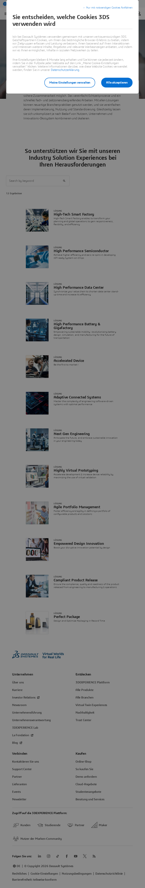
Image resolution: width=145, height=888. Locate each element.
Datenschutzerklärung (65, 69)
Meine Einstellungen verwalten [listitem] (69, 82)
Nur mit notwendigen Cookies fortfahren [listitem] (109, 7)
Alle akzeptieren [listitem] (117, 82)
